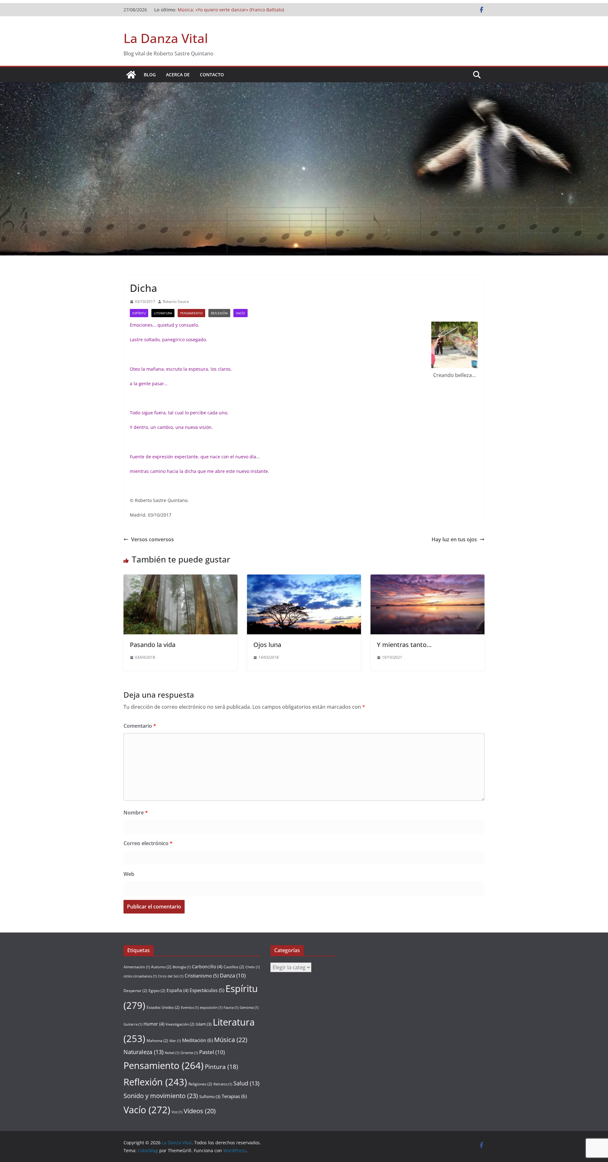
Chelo (252, 967)
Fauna (231, 1007)
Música (230, 1039)
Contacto (212, 75)
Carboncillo (207, 967)
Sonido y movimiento (161, 1095)
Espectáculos (207, 990)
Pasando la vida (152, 644)
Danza (233, 975)
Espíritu (139, 313)
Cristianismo (201, 975)
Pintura (221, 1067)
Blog (150, 75)
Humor (153, 1024)
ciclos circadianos (140, 976)
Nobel (172, 1053)
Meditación (197, 1040)
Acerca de (178, 75)
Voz (177, 1112)
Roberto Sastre (176, 301)
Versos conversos (152, 539)
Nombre (136, 812)
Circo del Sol (170, 976)
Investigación (180, 1024)
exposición (211, 1007)
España (177, 990)
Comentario (140, 725)
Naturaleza (143, 1052)
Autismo (161, 967)
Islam (204, 1024)
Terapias (234, 1096)
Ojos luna (267, 644)
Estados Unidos (163, 1007)
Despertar (135, 990)
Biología (182, 967)
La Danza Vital (166, 38)
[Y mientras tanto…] (427, 578)
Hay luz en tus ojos (454, 539)
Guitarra (133, 1024)
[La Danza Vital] (131, 74)
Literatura (163, 313)
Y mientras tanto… (404, 644)
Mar (175, 1041)
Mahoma (157, 1040)
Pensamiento (191, 313)
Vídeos (200, 1111)
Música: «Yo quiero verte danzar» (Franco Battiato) (231, 10)
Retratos (222, 1084)
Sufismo (209, 1096)
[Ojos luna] (304, 578)
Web (129, 873)
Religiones (200, 1084)
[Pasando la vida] (181, 578)
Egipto (157, 990)
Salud (246, 1083)
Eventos (190, 1007)
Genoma (249, 1007)
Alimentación (137, 967)
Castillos (234, 967)
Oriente (189, 1053)
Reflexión (219, 313)
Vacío (240, 313)
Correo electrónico (148, 843)
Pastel (212, 1052)
